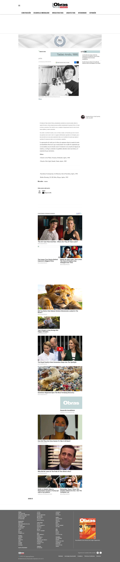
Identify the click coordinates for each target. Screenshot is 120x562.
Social (38, 535)
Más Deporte (40, 517)
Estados (20, 542)
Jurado (57, 546)
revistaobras (98, 553)
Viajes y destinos (60, 541)
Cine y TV (39, 528)
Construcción (26, 13)
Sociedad (20, 545)
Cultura (58, 526)
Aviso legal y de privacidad (70, 556)
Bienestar (58, 543)
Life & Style (40, 522)
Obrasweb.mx (101, 553)
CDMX (19, 541)
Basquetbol (39, 516)
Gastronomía (59, 538)
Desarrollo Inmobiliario (41, 13)
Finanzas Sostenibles (42, 539)
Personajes (58, 542)
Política (20, 535)
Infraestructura (57, 13)
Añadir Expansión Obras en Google (63, 62)
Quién (57, 517)
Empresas (20, 522)
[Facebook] (75, 62)
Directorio (98, 556)
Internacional (21, 526)
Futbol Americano (41, 514)
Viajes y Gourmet (41, 530)
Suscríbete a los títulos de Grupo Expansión (87, 540)
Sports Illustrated (22, 547)
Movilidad (39, 538)
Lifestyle (39, 518)
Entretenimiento (41, 525)
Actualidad (39, 547)
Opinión (20, 543)
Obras (43, 190)
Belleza (57, 524)
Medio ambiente (40, 534)
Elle (57, 529)
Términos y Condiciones (89, 556)
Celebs (57, 533)
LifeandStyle (21, 533)
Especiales (58, 514)
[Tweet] (78, 62)
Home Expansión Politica (24, 524)
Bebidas (57, 539)
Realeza (57, 520)
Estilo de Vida (59, 545)
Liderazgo (58, 512)
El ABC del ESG (40, 542)
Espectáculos (59, 518)
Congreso (20, 539)
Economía (20, 525)
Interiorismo (82, 13)
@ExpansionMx (47, 192)
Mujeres (20, 532)
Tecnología (21, 527)
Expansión (92, 13)
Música (38, 529)
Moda (57, 522)
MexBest (58, 537)
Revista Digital (40, 520)
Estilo (38, 524)
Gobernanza (39, 537)
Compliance (80, 556)
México (19, 538)
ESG (19, 530)
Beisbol (39, 513)
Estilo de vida (59, 534)
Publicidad (60, 556)
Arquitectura (70, 13)
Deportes (39, 526)
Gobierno (20, 537)
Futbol (38, 512)
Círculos (58, 521)
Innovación (39, 541)
